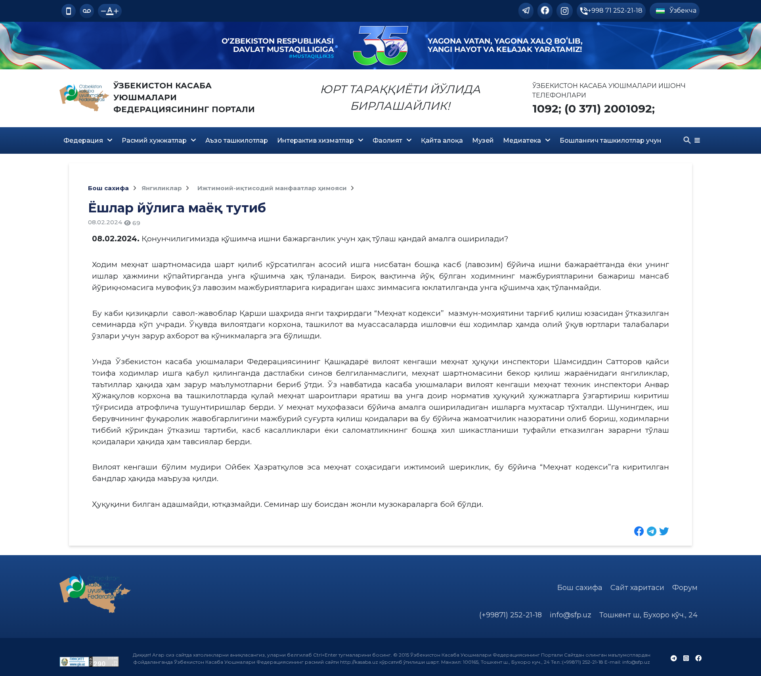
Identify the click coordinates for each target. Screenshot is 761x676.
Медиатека (522, 140)
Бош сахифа (108, 188)
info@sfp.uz (570, 615)
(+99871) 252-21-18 (510, 615)
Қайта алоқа (442, 140)
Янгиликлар (162, 188)
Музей (483, 140)
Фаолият (387, 140)
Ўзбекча (682, 10)
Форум (685, 587)
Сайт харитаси (637, 587)
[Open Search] (687, 140)
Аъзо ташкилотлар (236, 140)
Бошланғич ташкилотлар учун (611, 140)
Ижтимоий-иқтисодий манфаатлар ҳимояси (272, 188)
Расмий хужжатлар (154, 140)
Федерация (83, 140)
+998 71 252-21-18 (615, 10)
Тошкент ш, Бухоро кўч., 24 (648, 615)
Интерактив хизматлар (315, 140)
